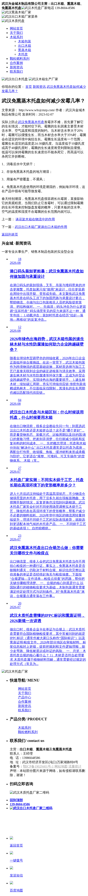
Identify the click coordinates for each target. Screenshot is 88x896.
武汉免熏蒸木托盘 (31, 122)
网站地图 (61, 766)
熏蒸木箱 (24, 50)
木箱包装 (24, 41)
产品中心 (24, 697)
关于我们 (16, 32)
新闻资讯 (16, 67)
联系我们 (16, 71)
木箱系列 (16, 37)
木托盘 (23, 54)
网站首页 (16, 28)
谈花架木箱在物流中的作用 (35, 219)
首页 (28, 86)
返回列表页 (10, 234)
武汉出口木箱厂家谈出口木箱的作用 (41, 227)
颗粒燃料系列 (19, 58)
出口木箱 (24, 45)
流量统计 (74, 766)
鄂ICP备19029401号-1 (38, 766)
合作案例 (16, 63)
